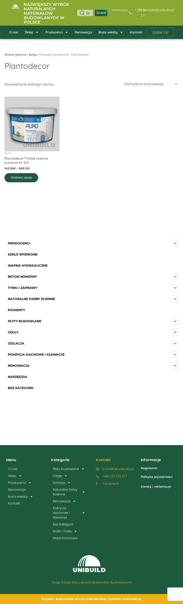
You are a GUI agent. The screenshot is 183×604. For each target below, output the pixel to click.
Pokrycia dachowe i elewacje (61, 513)
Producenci (54, 32)
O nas (13, 32)
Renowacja (83, 32)
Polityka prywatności (157, 476)
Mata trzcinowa (65, 538)
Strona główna (15, 54)
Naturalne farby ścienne (65, 492)
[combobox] (85, 13)
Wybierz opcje (21, 177)
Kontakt (136, 32)
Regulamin (149, 468)
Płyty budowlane (66, 469)
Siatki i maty (62, 531)
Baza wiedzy (108, 32)
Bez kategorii (63, 524)
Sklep (29, 32)
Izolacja (59, 482)
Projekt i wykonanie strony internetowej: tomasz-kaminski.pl (91, 599)
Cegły (57, 476)
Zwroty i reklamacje (156, 486)
